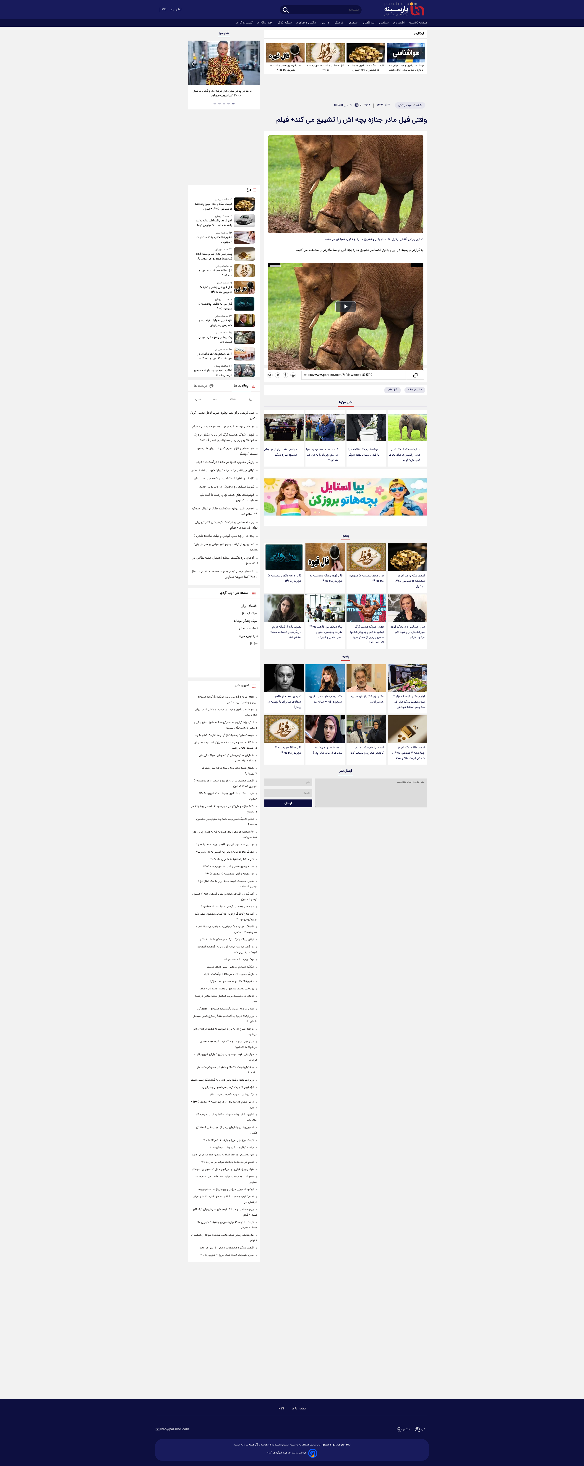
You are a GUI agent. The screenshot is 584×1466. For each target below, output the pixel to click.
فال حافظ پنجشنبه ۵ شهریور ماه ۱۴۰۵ (325, 68)
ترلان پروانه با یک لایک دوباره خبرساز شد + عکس (222, 470)
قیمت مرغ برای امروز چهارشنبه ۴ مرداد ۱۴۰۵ (228, 1140)
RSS (164, 10)
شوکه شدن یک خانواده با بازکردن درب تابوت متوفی (363, 452)
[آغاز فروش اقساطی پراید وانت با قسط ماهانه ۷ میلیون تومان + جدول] (244, 221)
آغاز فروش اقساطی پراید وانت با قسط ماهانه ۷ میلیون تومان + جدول (213, 223)
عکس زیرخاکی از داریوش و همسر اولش (367, 699)
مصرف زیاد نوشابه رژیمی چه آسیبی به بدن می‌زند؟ (225, 852)
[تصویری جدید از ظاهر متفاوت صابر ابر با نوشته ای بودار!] (284, 678)
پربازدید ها (241, 386)
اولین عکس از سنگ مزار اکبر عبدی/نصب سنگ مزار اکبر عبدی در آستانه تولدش (408, 702)
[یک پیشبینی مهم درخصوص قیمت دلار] (244, 338)
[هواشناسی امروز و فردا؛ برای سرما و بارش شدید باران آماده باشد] (406, 52)
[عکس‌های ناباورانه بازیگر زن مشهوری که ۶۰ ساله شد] (325, 678)
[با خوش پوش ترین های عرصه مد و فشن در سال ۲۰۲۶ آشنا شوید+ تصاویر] (224, 63)
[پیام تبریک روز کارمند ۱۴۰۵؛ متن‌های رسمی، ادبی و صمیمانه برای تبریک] (325, 608)
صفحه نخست (418, 22)
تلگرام (406, 1429)
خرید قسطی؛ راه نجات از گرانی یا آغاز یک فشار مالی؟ (224, 735)
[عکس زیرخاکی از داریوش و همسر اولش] (366, 678)
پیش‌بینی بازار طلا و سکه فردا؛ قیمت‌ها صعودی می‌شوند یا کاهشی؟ (214, 256)
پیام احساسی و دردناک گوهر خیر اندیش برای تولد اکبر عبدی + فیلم (407, 632)
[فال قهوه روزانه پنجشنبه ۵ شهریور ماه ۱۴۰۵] (285, 52)
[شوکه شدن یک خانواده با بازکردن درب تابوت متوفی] (366, 427)
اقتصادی (399, 22)
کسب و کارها (245, 22)
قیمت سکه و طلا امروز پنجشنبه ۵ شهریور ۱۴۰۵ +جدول (366, 68)
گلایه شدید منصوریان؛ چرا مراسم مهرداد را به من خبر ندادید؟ (322, 455)
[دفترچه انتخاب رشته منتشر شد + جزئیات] (244, 238)
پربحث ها (200, 386)
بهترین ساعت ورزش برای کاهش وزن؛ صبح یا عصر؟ (225, 845)
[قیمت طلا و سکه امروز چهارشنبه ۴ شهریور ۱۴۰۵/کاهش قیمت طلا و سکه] (407, 729)
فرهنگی (339, 22)
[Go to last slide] (193, 63)
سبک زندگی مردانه (246, 621)
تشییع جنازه (415, 390)
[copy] (415, 375)
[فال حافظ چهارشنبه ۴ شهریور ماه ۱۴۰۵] (284, 729)
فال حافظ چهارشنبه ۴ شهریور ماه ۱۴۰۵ (288, 750)
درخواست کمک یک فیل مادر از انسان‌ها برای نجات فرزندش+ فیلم (404, 455)
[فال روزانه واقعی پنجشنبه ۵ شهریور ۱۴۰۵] (284, 557)
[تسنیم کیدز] (345, 498)
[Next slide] (254, 63)
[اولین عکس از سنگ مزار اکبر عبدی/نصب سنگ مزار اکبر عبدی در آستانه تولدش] (407, 678)
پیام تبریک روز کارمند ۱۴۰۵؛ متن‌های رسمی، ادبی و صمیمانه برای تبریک (325, 632)
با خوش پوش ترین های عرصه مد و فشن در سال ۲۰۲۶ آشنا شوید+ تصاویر (222, 93)
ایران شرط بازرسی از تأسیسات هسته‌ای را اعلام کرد (225, 1009)
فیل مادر (392, 390)
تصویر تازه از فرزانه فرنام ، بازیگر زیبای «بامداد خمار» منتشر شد (285, 632)
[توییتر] (270, 375)
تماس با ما (176, 10)
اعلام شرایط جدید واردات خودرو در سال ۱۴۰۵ (212, 373)
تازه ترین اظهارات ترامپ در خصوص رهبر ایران (215, 323)
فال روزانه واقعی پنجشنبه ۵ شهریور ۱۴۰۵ (284, 578)
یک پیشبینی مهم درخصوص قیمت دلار (215, 340)
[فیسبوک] (285, 375)
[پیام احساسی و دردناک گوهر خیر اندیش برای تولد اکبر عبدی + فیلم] (407, 608)
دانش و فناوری (306, 22)
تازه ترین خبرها (248, 636)
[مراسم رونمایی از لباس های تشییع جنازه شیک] (284, 427)
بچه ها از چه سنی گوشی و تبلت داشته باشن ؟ (223, 536)
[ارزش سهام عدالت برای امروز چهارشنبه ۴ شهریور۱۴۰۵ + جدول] (244, 354)
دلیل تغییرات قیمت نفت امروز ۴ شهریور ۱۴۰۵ (227, 1255)
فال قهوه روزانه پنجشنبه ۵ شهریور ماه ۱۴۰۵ (285, 68)
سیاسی (384, 22)
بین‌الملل (369, 22)
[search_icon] (285, 10)
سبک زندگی (285, 22)
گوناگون (419, 33)
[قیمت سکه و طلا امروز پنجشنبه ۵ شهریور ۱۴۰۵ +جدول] (366, 52)
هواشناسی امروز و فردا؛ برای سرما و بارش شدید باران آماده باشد (406, 68)
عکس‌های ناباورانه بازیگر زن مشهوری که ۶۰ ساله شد (325, 699)
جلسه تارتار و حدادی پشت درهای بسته (232, 1147)
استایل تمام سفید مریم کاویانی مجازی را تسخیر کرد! (367, 750)
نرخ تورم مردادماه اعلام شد (239, 959)
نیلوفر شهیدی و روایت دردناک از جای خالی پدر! (327, 750)
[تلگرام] (277, 375)
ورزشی (325, 22)
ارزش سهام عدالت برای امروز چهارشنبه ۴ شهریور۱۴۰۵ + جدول (214, 356)
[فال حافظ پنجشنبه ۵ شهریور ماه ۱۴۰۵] (325, 52)
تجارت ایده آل (248, 628)
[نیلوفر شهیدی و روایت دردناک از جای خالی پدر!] (325, 729)
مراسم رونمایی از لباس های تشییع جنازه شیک (280, 452)
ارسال (288, 803)
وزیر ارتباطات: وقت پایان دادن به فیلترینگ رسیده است (222, 1080)
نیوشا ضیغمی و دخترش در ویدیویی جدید (226, 486)
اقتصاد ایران (249, 606)
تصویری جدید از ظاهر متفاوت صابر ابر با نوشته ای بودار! (284, 702)
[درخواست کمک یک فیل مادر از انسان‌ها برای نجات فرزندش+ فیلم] (407, 427)
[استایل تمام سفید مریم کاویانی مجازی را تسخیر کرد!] (366, 729)
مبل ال (253, 643)
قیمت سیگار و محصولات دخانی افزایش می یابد (227, 1248)
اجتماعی (354, 22)
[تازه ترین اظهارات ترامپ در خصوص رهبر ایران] (244, 321)
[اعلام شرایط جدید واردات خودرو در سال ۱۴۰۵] (244, 371)
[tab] (233, 103)
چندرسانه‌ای (265, 22)
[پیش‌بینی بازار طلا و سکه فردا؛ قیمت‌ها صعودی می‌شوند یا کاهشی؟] (244, 254)
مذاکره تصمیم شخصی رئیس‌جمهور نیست (230, 967)
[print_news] (293, 375)
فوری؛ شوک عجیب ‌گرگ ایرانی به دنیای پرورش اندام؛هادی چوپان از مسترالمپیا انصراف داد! (367, 635)
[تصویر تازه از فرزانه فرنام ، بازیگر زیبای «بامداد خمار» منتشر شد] (284, 608)
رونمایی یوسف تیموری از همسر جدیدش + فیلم (223, 426)
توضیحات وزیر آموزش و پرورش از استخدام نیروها (226, 1189)
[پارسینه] (402, 10)
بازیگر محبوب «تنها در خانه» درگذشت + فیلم (225, 462)
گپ (423, 1429)
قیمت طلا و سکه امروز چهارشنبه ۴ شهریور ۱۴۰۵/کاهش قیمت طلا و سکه (408, 753)
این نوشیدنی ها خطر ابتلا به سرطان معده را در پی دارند (223, 1155)
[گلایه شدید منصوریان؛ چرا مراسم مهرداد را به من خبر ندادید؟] (325, 427)
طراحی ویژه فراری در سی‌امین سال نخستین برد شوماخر (223, 1169)
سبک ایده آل (249, 613)
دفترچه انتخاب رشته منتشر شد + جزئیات (213, 240)
